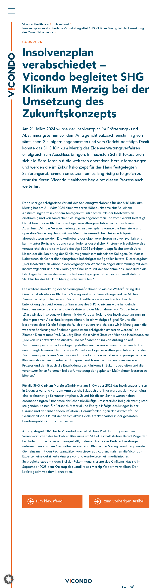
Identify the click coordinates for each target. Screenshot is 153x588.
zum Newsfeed (49, 501)
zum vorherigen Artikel (124, 501)
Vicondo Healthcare (35, 24)
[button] (9, 579)
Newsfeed (62, 24)
